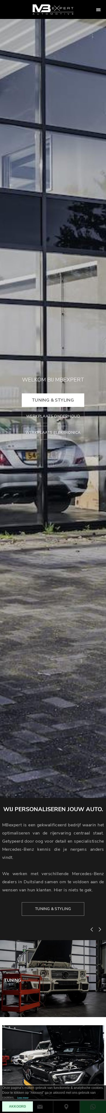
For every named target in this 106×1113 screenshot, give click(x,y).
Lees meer (23, 1097)
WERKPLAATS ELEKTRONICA (53, 432)
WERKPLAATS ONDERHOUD (53, 416)
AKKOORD (17, 1106)
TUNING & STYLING (53, 400)
